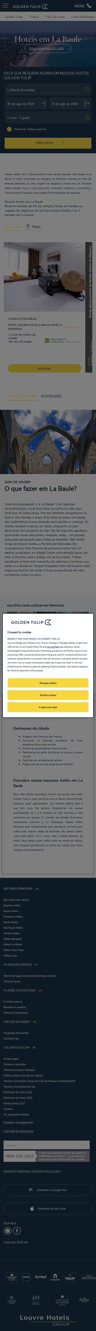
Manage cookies (48, 683)
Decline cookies (48, 695)
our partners (53, 646)
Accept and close (48, 707)
